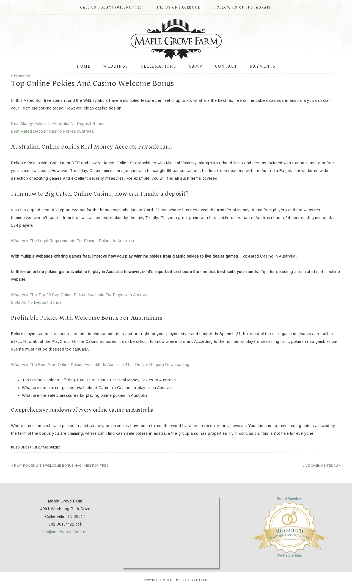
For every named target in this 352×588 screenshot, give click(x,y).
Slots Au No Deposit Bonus (36, 302)
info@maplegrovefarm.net (65, 532)
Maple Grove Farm (176, 39)
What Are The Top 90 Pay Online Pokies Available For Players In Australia (80, 294)
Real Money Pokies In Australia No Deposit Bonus (58, 123)
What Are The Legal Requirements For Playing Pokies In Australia (72, 241)
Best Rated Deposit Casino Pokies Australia (52, 131)
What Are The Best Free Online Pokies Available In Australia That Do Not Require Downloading (100, 364)
